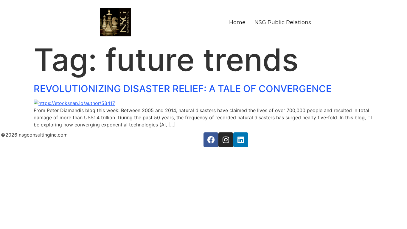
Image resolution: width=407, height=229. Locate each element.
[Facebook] (211, 139)
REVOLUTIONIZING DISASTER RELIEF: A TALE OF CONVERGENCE (183, 89)
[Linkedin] (240, 139)
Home (237, 22)
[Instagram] (225, 139)
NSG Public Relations (282, 22)
